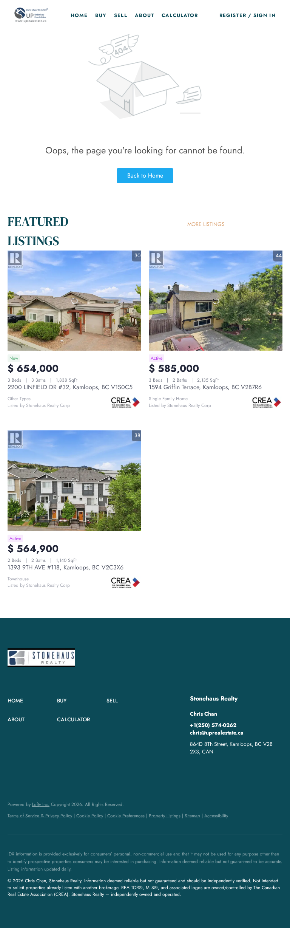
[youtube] (225, 768)
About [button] (144, 15)
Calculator (180, 15)
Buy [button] (100, 15)
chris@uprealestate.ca (217, 732)
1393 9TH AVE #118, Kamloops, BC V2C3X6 (65, 567)
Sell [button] (120, 15)
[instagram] (210, 768)
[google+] (241, 768)
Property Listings (164, 815)
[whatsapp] (256, 768)
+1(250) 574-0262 (213, 725)
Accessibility (216, 815)
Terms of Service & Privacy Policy (40, 815)
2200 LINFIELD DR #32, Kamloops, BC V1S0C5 (70, 387)
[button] (31, 15)
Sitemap (192, 815)
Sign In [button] (264, 15)
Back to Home (145, 175)
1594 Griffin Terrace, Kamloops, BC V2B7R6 (205, 387)
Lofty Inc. (40, 804)
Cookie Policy (89, 815)
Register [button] (232, 15)
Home (79, 15)
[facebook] (195, 768)
